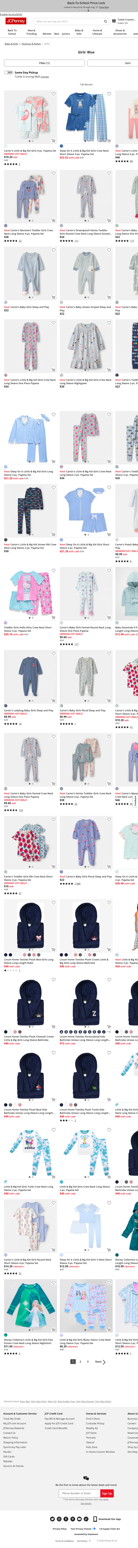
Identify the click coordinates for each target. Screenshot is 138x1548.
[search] (107, 21)
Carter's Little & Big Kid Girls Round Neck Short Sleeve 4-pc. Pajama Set (27, 1261)
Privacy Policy (60, 1528)
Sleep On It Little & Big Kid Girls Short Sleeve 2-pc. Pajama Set (84, 546)
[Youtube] (79, 1519)
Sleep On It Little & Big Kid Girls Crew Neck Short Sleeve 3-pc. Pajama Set (84, 152)
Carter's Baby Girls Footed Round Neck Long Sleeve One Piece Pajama (85, 629)
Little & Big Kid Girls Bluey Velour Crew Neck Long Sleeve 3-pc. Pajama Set (85, 1341)
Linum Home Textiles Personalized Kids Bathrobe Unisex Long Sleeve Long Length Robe (84, 1038)
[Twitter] (52, 1519)
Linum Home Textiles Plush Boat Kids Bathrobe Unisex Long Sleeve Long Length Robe (28, 1111)
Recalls (7, 1451)
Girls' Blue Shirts (39, 1401)
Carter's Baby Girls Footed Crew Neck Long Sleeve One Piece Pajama (28, 795)
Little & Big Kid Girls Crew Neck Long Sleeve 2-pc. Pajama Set (85, 1188)
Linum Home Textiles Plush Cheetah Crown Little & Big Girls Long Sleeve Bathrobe (29, 1038)
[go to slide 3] (85, 10)
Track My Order (12, 1418)
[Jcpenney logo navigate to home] (15, 21)
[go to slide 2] (82, 10)
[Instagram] (59, 1519)
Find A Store (93, 1418)
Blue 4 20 (52, 1401)
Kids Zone (91, 1447)
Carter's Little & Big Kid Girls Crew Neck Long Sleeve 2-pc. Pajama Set (85, 473)
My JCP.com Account (14, 1423)
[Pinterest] (73, 1519)
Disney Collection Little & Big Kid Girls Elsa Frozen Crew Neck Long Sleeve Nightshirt (28, 1341)
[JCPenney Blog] (86, 1519)
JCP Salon (91, 1432)
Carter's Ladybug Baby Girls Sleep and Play (28, 710)
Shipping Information (15, 1442)
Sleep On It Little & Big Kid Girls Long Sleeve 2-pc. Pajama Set (28, 473)
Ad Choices (82, 1541)
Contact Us (9, 1432)
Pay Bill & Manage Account (60, 1418)
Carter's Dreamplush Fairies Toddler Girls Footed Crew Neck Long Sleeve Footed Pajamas (85, 232)
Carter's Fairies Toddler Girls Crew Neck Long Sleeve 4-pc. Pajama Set (85, 795)
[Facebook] (66, 1519)
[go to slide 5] (91, 10)
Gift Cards (9, 1456)
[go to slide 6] (94, 10)
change (45, 76)
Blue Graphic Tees (66, 1401)
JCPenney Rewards (13, 1428)
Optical (90, 1442)
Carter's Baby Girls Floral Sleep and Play (83, 710)
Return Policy (10, 1437)
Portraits (91, 1437)
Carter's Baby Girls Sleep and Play (26, 307)
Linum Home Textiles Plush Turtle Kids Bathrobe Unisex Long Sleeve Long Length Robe (84, 1111)
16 (108, 1031)
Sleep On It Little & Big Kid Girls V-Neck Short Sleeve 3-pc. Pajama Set (86, 1261)
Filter (44, 63)
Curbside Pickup (95, 1423)
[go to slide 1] (79, 10)
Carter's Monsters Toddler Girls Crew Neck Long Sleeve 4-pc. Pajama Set (28, 232)
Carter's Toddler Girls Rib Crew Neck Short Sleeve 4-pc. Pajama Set (28, 878)
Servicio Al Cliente (13, 1466)
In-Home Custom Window (100, 1451)
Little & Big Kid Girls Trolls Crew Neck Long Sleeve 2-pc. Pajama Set (28, 1188)
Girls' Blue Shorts (103, 1401)
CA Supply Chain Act (109, 1528)
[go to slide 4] (88, 10)
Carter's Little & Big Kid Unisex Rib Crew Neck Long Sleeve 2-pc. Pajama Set (30, 546)
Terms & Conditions (64, 1541)
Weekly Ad (92, 1428)
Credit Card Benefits (56, 1428)
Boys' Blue (25, 1401)
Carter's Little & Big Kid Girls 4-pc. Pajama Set (30, 150)
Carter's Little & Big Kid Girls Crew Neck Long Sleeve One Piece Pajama (30, 381)
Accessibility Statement (86, 1534)
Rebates (7, 1461)
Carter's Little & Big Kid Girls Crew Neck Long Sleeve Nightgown (85, 381)
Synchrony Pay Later (14, 1447)
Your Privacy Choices (81, 1528)
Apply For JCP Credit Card (59, 1423)
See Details (86, 1503)
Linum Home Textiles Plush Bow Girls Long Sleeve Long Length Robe (28, 961)
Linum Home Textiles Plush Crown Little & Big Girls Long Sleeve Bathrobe (84, 961)
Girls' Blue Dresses (85, 1401)
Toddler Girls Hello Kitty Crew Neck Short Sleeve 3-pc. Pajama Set (28, 629)
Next (98, 1361)
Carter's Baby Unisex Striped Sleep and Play (85, 308)
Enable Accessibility (11, 14)
